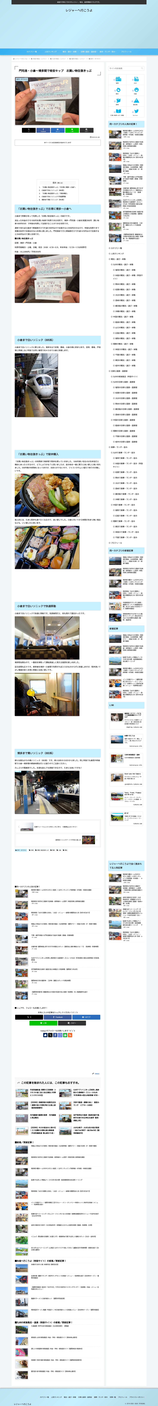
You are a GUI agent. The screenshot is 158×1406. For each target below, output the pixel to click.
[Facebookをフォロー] (55, 1035)
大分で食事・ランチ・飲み (126, 483)
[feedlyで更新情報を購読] (65, 1035)
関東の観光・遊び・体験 (123, 344)
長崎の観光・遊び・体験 (125, 300)
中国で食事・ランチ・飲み (124, 505)
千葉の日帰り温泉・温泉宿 (126, 436)
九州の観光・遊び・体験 (123, 264)
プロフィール (116, 543)
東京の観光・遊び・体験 (125, 360)
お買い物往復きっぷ (43, 850)
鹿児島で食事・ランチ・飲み (127, 494)
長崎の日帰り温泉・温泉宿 (126, 415)
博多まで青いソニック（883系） (53, 200)
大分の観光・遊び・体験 (125, 295)
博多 (53, 850)
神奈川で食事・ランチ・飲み (127, 532)
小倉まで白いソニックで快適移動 (54, 196)
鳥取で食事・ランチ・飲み (126, 510)
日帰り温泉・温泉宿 (119, 371)
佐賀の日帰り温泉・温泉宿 (126, 393)
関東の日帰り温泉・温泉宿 (124, 431)
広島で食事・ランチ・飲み (126, 516)
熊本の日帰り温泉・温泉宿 (126, 404)
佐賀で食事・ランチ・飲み (126, 472)
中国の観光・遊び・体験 (123, 317)
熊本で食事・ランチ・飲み (126, 478)
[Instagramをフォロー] (60, 1035)
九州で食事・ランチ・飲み (124, 453)
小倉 (59, 850)
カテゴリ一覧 (116, 248)
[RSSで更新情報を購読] (70, 1035)
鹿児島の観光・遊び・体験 (126, 306)
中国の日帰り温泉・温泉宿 (124, 420)
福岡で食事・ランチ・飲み (126, 458)
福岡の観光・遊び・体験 (125, 270)
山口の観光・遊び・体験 (125, 327)
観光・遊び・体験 (118, 259)
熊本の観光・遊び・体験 (125, 284)
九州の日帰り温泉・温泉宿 (124, 382)
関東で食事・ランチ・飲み (124, 521)
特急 (66, 850)
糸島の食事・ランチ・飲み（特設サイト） (128, 465)
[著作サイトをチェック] (45, 1035)
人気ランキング (117, 254)
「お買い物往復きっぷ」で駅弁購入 (54, 193)
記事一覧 (113, 1397)
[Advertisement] (79, 32)
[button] (87, 130)
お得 (32, 850)
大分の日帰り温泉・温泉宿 (126, 398)
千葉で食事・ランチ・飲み (126, 537)
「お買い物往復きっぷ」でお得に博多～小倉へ (58, 187)
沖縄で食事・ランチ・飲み (126, 499)
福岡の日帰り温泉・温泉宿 (126, 387)
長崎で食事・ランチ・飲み (126, 488)
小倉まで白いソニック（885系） (53, 190)
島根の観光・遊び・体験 (125, 322)
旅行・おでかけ (21, 850)
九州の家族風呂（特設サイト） (126, 376)
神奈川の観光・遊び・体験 (126, 349)
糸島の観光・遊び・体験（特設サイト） (128, 277)
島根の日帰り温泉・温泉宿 (126, 425)
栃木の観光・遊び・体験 (125, 366)
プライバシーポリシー (136, 1397)
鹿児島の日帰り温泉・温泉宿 (127, 409)
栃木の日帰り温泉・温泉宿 (126, 442)
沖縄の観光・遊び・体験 (125, 311)
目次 (54, 183)
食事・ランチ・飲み (119, 447)
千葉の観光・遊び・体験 (125, 355)
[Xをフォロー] (50, 1035)
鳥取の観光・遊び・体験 (125, 338)
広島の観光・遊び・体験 (125, 333)
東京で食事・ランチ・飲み (126, 526)
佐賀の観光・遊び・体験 (125, 289)
